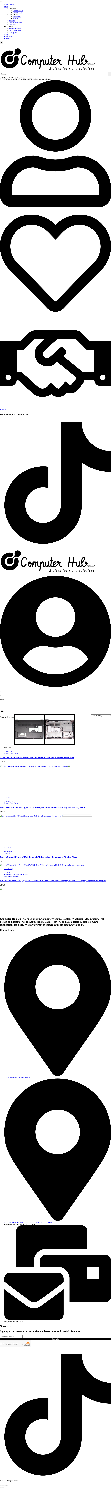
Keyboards (12, 24)
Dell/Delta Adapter (15, 23)
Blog (6, 34)
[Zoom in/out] (1, 1485)
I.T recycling (13, 33)
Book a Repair (9, 5)
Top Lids (7, 853)
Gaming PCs (17, 13)
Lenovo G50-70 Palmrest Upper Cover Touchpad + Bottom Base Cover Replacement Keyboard (42, 807)
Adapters (12, 21)
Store (6, 7)
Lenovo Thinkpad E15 (12, 876)
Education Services (15, 30)
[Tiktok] (57, 543)
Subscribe (55, 1339)
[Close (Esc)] (7, 1485)
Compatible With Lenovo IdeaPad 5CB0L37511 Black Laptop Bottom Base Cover (37, 758)
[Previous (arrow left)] (1, 1487)
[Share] (5, 1485)
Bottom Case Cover (11, 753)
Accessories (17, 17)
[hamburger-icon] (1, 1)
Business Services (15, 29)
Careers (7, 38)
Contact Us (8, 37)
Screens (15, 19)
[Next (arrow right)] (3, 1487)
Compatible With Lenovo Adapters (16, 874)
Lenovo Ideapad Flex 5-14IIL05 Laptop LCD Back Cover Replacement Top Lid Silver (38, 857)
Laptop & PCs (18, 11)
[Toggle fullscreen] (3, 1485)
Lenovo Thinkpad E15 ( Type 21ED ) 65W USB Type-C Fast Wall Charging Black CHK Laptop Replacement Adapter (53, 881)
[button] (55, 712)
